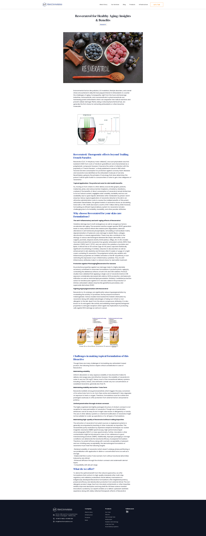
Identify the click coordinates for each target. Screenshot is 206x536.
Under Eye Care (109, 524)
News (86, 520)
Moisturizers (108, 519)
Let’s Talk (157, 5)
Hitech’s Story (89, 512)
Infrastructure (143, 4)
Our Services (115, 4)
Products (132, 4)
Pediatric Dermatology (111, 521)
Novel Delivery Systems (111, 526)
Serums (107, 514)
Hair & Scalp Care (110, 517)
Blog (124, 4)
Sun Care (107, 512)
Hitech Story (103, 4)
